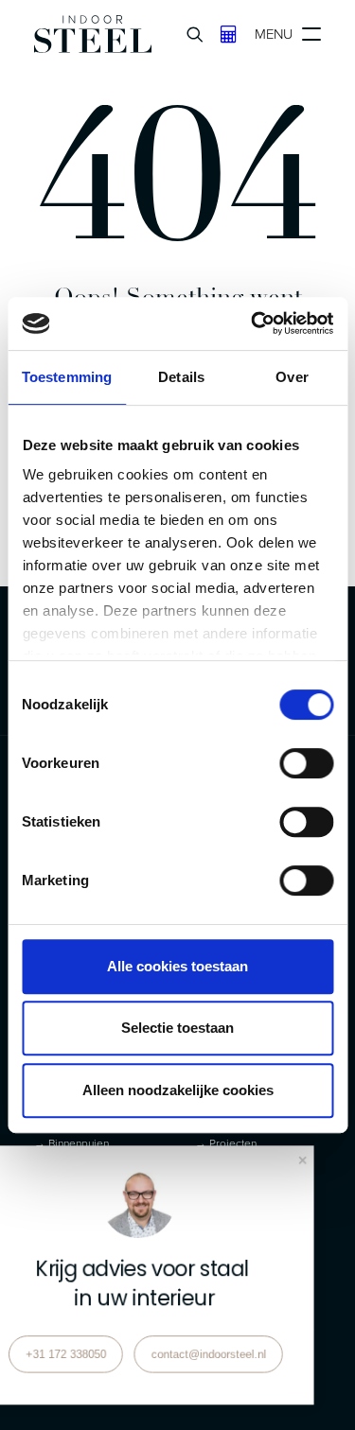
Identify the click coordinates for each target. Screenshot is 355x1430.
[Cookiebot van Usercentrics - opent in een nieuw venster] (252, 323)
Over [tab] (291, 377)
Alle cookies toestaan (177, 966)
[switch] (306, 763)
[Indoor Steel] (92, 34)
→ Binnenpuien (71, 1143)
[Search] (186, 34)
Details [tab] (181, 377)
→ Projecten (226, 1143)
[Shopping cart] (220, 34)
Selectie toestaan (177, 1028)
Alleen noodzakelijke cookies (178, 1090)
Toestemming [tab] (67, 377)
